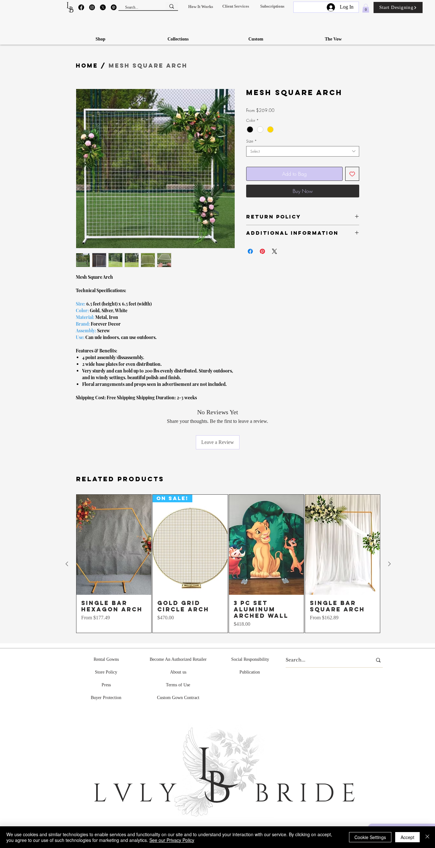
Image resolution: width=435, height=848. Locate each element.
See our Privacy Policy (171, 840)
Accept (407, 837)
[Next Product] (389, 564)
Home (87, 65)
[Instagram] (92, 7)
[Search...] (171, 6)
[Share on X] (274, 251)
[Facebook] (81, 7)
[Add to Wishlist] (352, 174)
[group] (228, 563)
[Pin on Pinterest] (262, 251)
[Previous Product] (67, 564)
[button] (200, 6)
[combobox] (302, 151)
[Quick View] (113, 545)
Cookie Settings (370, 837)
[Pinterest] (114, 7)
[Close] (427, 837)
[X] (103, 7)
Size (251, 141)
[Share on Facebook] (250, 251)
